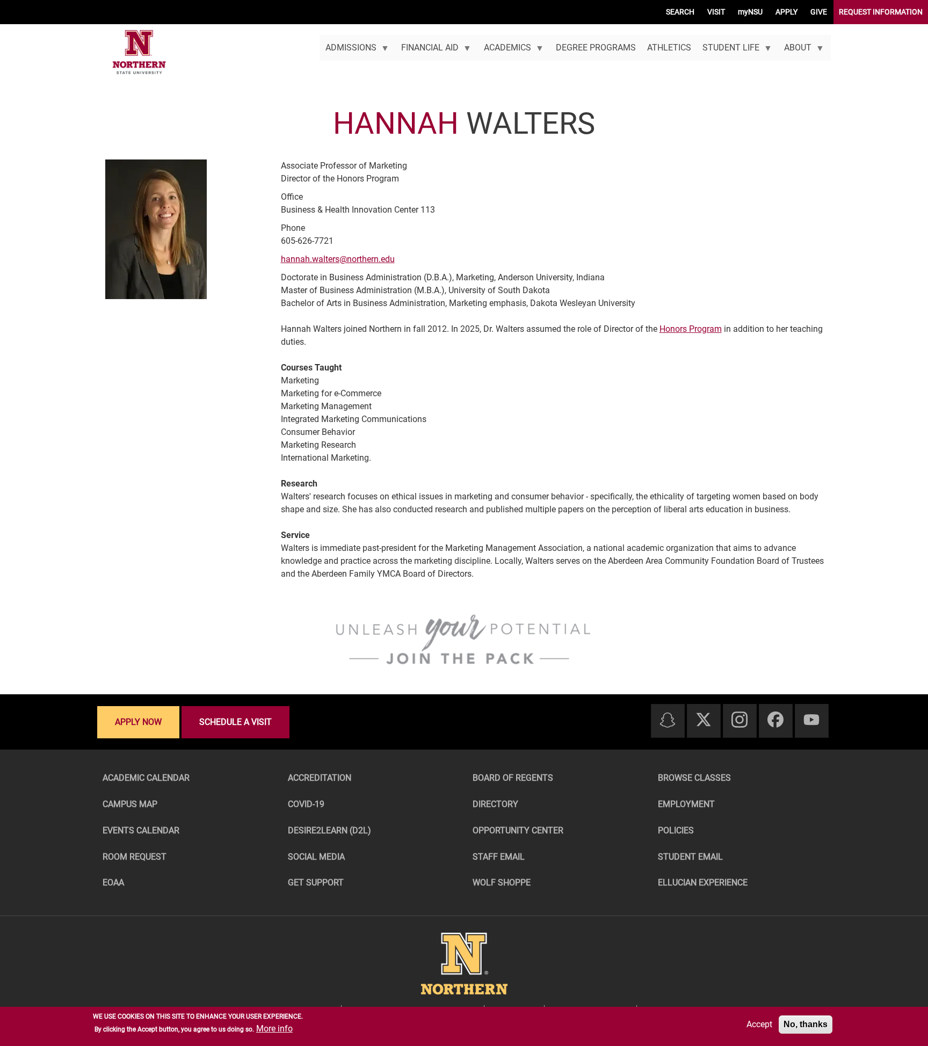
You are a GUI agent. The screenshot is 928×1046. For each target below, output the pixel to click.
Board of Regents (513, 778)
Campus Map (130, 804)
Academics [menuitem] (504, 51)
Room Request (134, 857)
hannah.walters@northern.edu (338, 259)
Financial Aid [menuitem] (427, 51)
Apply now (138, 722)
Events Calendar (141, 830)
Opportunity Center (518, 830)
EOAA (113, 882)
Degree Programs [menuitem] (596, 47)
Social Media (316, 857)
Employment (686, 804)
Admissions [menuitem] (348, 51)
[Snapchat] (667, 721)
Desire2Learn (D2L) (329, 830)
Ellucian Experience (703, 882)
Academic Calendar (146, 778)
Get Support (316, 882)
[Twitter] (703, 720)
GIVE (818, 12)
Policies (676, 830)
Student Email (690, 857)
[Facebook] (775, 720)
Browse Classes (694, 778)
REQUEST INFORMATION (881, 12)
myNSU (750, 12)
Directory (495, 804)
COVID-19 (306, 804)
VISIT (716, 12)
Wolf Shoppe (502, 882)
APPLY (786, 12)
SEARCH (680, 12)
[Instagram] (739, 720)
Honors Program (690, 329)
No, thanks (806, 1024)
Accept (759, 1024)
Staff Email (499, 857)
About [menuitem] (795, 51)
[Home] (139, 52)
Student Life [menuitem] (728, 51)
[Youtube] (811, 720)
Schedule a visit (235, 722)
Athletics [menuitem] (669, 47)
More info (274, 1028)
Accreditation (319, 778)
